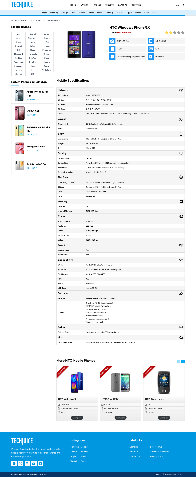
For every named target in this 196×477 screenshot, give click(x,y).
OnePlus (119, 12)
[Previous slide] (178, 361)
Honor (32, 42)
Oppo (129, 12)
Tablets (109, 5)
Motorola (33, 54)
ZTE (154, 12)
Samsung (54, 12)
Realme (46, 62)
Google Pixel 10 (36, 146)
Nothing (109, 12)
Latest (84, 5)
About (182, 474)
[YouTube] (34, 463)
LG (18, 50)
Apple (44, 12)
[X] (20, 463)
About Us (134, 451)
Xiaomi (138, 12)
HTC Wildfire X (67, 399)
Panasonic (18, 62)
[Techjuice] (23, 5)
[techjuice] (22, 441)
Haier (18, 42)
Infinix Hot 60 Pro (37, 164)
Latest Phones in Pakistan (29, 82)
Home (73, 5)
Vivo (73, 12)
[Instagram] (27, 463)
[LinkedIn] (40, 463)
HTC (33, 20)
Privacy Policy (156, 456)
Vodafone (46, 70)
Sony (146, 12)
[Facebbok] (14, 463)
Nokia (46, 54)
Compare (136, 5)
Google (64, 12)
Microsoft (18, 54)
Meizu (32, 50)
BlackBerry (32, 38)
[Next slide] (183, 361)
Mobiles (97, 5)
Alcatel (33, 34)
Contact (158, 474)
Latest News (156, 446)
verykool (18, 70)
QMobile (32, 62)
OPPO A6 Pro (34, 111)
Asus (18, 38)
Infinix (91, 12)
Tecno (99, 12)
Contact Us (135, 456)
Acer (19, 34)
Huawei (82, 12)
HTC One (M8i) (110, 399)
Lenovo (46, 46)
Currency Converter (159, 451)
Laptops (122, 5)
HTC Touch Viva (154, 399)
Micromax (46, 50)
